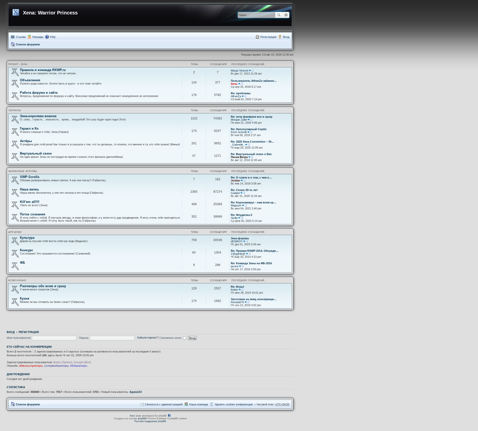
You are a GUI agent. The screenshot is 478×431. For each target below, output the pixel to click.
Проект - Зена (17, 64)
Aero (132, 415)
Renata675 (237, 302)
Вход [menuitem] (286, 36)
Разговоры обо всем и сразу (43, 286)
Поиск (279, 15)
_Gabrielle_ (237, 144)
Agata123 (135, 391)
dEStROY (236, 241)
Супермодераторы (56, 365)
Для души (14, 232)
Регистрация (29, 332)
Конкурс (26, 250)
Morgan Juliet (239, 119)
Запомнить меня (171, 337)
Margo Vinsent (239, 70)
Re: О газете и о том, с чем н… (251, 177)
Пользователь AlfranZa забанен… (254, 80)
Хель (234, 83)
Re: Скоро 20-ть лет (244, 189)
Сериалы (14, 110)
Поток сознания (32, 214)
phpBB (142, 418)
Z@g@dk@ (238, 253)
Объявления (30, 80)
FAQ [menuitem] (53, 36)
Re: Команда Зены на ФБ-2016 (251, 263)
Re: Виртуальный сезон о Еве (251, 154)
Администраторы (31, 365)
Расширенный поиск (286, 15)
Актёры (26, 141)
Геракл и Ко (29, 128)
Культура (27, 238)
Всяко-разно (17, 280)
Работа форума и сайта (39, 92)
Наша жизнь (29, 189)
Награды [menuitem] (37, 36)
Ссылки (21, 36)
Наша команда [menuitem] (198, 404)
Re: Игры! (237, 286)
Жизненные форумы (22, 171)
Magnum (236, 205)
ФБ (22, 262)
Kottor (234, 289)
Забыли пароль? (147, 337)
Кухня (24, 298)
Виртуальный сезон (36, 153)
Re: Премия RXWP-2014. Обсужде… (255, 250)
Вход (11, 332)
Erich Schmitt (239, 132)
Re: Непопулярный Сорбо (249, 129)
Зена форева (240, 238)
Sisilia (234, 217)
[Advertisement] (150, 319)
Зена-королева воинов (38, 116)
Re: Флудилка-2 (241, 214)
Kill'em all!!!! (29, 202)
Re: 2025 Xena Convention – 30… (252, 141)
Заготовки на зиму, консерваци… (254, 299)
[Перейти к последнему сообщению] (251, 70)
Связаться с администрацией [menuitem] (163, 404)
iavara (234, 266)
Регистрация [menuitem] (268, 36)
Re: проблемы (240, 93)
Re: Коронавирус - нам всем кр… (253, 202)
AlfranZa (236, 96)
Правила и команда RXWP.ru (43, 70)
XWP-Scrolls (29, 177)
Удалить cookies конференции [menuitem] (234, 404)
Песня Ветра (239, 157)
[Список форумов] (16, 11)
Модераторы (78, 365)
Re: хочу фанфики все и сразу (251, 116)
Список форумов (28, 44)
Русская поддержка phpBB (150, 421)
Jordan (235, 180)
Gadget (235, 192)
